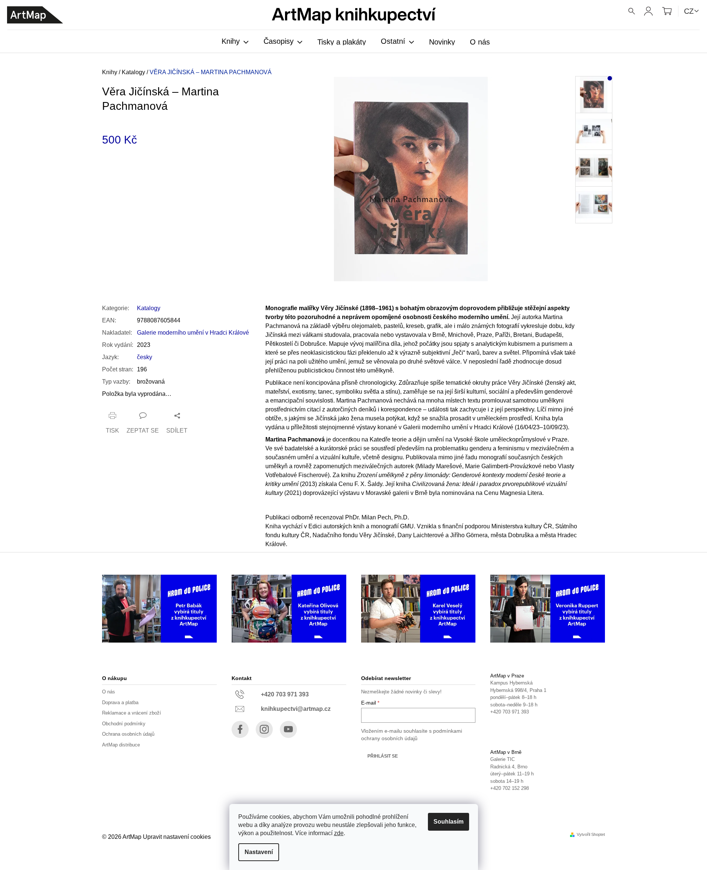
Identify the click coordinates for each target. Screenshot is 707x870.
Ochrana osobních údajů (128, 734)
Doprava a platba (120, 702)
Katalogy (148, 308)
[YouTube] (288, 729)
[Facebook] (240, 729)
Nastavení (259, 852)
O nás (108, 692)
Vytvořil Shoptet (591, 835)
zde (339, 833)
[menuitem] (235, 42)
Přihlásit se (382, 756)
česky (144, 357)
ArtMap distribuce (121, 745)
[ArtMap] (35, 15)
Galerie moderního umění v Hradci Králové (193, 332)
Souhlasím (448, 821)
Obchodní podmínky (123, 723)
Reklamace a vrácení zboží (131, 713)
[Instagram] (264, 729)
